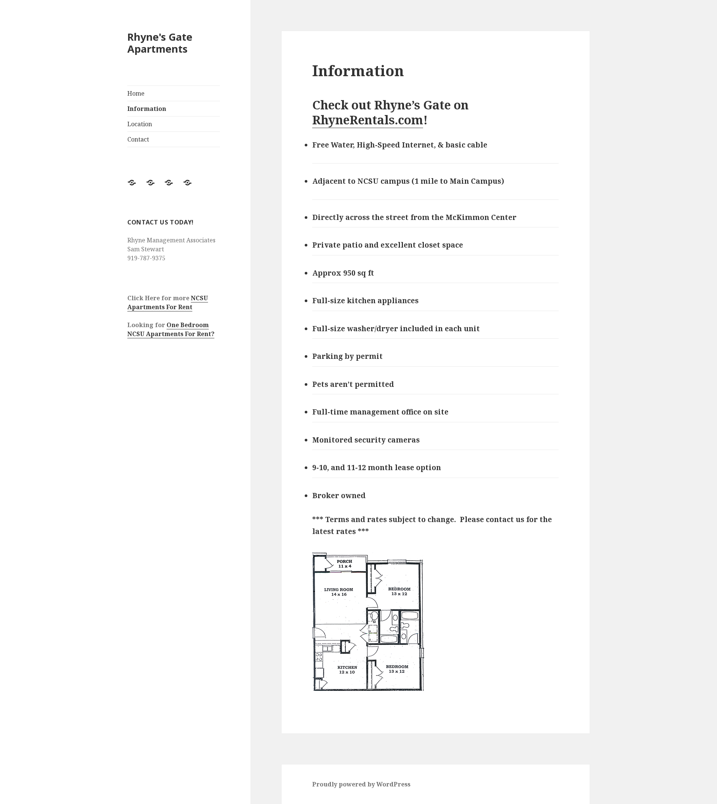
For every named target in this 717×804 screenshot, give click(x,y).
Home (136, 93)
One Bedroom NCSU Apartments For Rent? (170, 329)
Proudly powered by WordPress (361, 784)
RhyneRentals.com (367, 120)
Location (139, 124)
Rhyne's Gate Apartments (159, 43)
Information (146, 109)
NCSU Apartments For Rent (167, 302)
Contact (138, 139)
